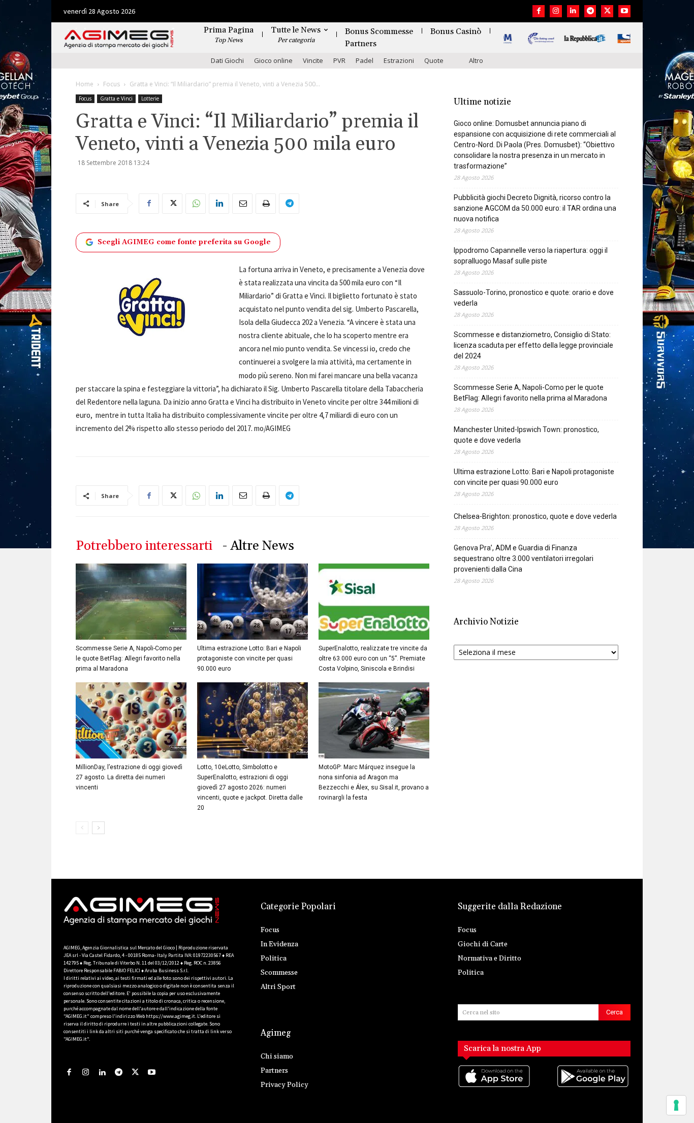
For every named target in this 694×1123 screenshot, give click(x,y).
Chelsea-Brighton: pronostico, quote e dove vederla (535, 516)
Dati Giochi (227, 60)
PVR (339, 60)
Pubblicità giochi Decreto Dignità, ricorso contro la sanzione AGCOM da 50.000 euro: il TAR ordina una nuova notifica (535, 208)
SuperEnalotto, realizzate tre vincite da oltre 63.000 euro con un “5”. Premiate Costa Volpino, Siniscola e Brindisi (373, 658)
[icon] (495, 1086)
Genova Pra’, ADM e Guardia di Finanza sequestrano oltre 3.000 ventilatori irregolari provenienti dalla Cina (523, 558)
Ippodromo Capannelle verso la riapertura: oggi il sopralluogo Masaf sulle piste (531, 255)
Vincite (313, 60)
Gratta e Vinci (116, 98)
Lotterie (150, 98)
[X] (607, 11)
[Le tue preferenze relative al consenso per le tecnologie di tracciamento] (676, 1105)
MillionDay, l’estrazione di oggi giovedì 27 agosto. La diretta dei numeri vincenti (129, 777)
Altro (476, 60)
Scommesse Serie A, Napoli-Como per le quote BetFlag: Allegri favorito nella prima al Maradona (129, 658)
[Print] (266, 203)
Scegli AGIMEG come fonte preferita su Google (184, 242)
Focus (111, 84)
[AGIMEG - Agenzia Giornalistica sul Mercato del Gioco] (119, 39)
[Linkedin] (573, 11)
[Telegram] (590, 11)
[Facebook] (538, 11)
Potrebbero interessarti (144, 546)
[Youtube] (624, 11)
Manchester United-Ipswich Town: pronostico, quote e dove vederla (526, 434)
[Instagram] (556, 11)
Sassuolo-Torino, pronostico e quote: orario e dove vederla (534, 297)
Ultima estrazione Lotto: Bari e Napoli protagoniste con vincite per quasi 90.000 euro (249, 658)
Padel (364, 60)
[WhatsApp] (195, 203)
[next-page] (98, 827)
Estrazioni (399, 60)
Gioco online (273, 60)
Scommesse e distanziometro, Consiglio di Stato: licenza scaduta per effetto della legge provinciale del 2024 (533, 345)
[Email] (242, 203)
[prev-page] (82, 827)
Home (84, 84)
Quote (434, 60)
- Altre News (258, 546)
